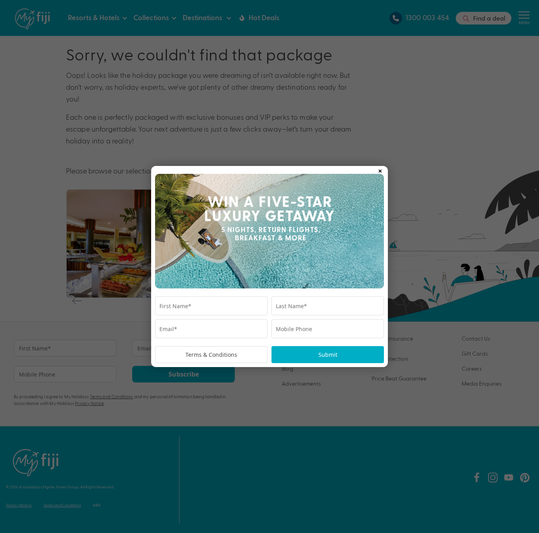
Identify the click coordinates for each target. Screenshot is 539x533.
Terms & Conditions (211, 354)
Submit (327, 354)
